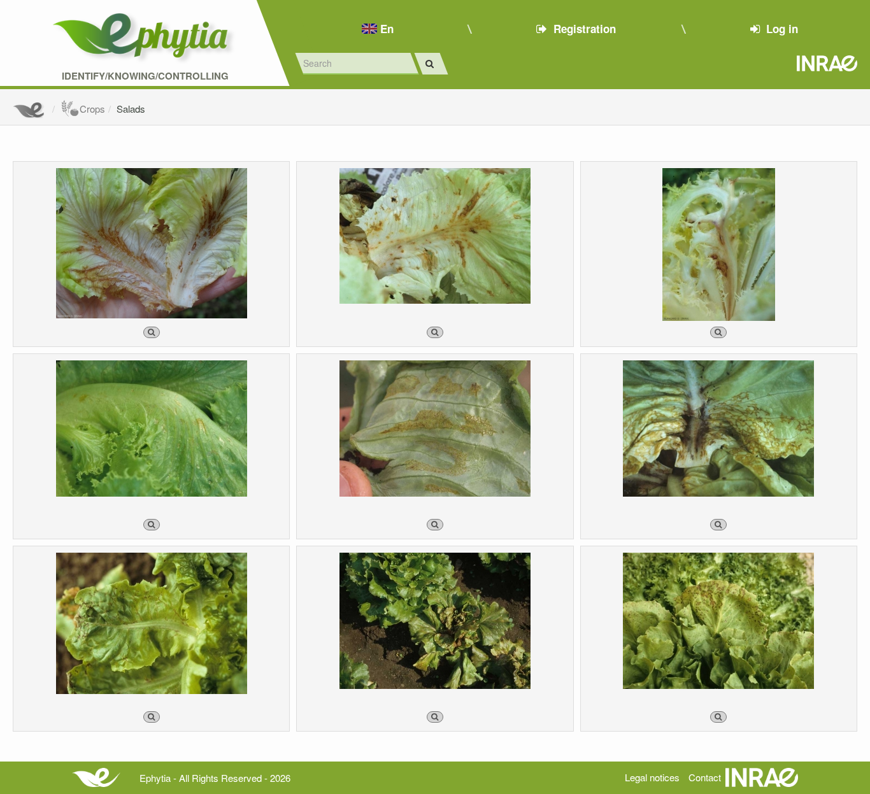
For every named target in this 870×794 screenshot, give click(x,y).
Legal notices (652, 777)
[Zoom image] (151, 332)
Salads (131, 108)
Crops (92, 108)
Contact (704, 777)
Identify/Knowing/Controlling (145, 76)
